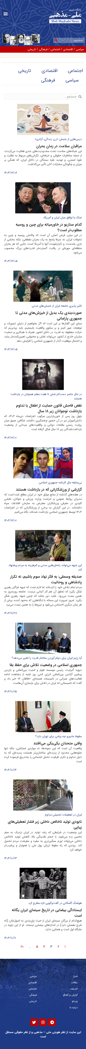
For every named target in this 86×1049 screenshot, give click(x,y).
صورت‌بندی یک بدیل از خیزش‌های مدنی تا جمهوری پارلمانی (48, 315)
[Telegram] (52, 1022)
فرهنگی (43, 49)
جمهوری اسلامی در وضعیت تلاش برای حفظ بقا (46, 665)
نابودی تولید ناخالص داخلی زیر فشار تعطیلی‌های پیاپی (45, 824)
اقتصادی (68, 49)
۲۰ (22, 946)
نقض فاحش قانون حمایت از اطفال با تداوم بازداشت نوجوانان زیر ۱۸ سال (49, 408)
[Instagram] (43, 1022)
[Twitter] (34, 1022)
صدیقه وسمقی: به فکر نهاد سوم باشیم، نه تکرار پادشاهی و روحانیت (46, 579)
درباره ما (74, 1007)
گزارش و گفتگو (70, 995)
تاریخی (32, 49)
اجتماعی (55, 49)
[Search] (55, 40)
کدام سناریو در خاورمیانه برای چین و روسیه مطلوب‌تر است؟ (49, 227)
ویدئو (75, 1001)
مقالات (74, 983)
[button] (5, 13)
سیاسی (80, 49)
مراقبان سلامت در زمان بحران (59, 146)
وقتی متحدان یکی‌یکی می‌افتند (57, 743)
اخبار (75, 976)
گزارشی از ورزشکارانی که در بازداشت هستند (49, 489)
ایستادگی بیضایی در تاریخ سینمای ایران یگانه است (47, 913)
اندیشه (74, 989)
